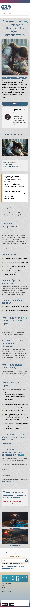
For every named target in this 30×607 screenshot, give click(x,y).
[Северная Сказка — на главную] (6, 7)
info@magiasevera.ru (8, 481)
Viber (4, 587)
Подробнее (23, 602)
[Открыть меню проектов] (1, 1)
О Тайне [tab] (8, 134)
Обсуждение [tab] (19, 134)
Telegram (5, 585)
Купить (15, 103)
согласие (4, 565)
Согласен (4, 604)
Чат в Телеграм (6, 443)
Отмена (12, 604)
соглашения (16, 563)
